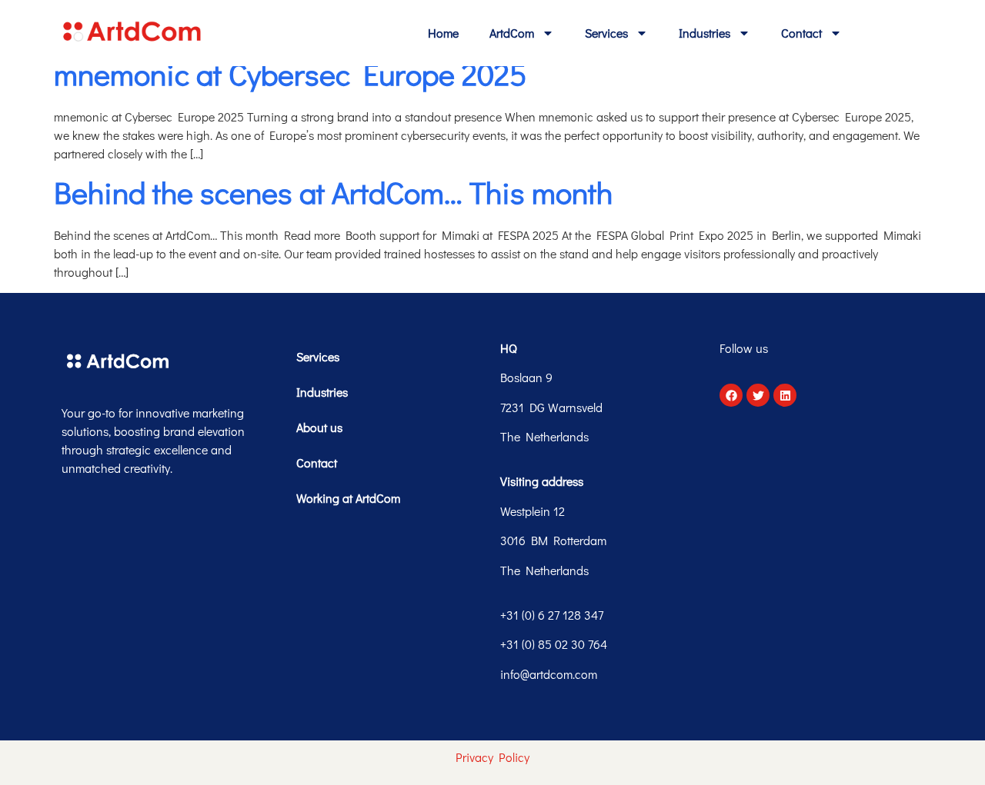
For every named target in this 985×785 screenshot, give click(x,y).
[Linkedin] (784, 395)
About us (319, 427)
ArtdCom (511, 33)
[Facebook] (731, 395)
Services (606, 33)
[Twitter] (758, 395)
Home (443, 33)
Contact (801, 33)
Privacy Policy (492, 757)
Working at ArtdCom (348, 498)
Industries (704, 33)
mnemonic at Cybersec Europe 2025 (290, 73)
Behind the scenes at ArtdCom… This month (333, 191)
